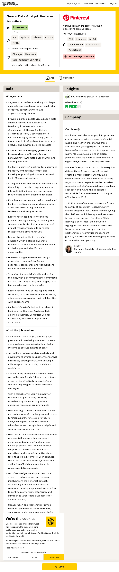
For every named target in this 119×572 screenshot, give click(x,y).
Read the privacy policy (15, 548)
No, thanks (13, 557)
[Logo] (10, 4)
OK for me (54, 557)
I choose (33, 557)
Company (68, 77)
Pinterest (47, 16)
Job (52, 77)
